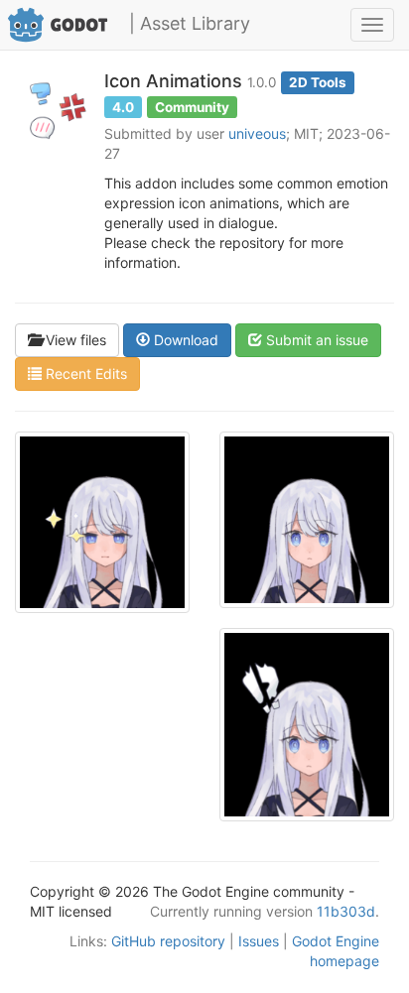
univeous (257, 133)
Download (184, 339)
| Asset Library (189, 23)
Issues (258, 940)
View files (74, 339)
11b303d (346, 911)
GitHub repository (168, 940)
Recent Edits (84, 373)
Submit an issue (315, 339)
